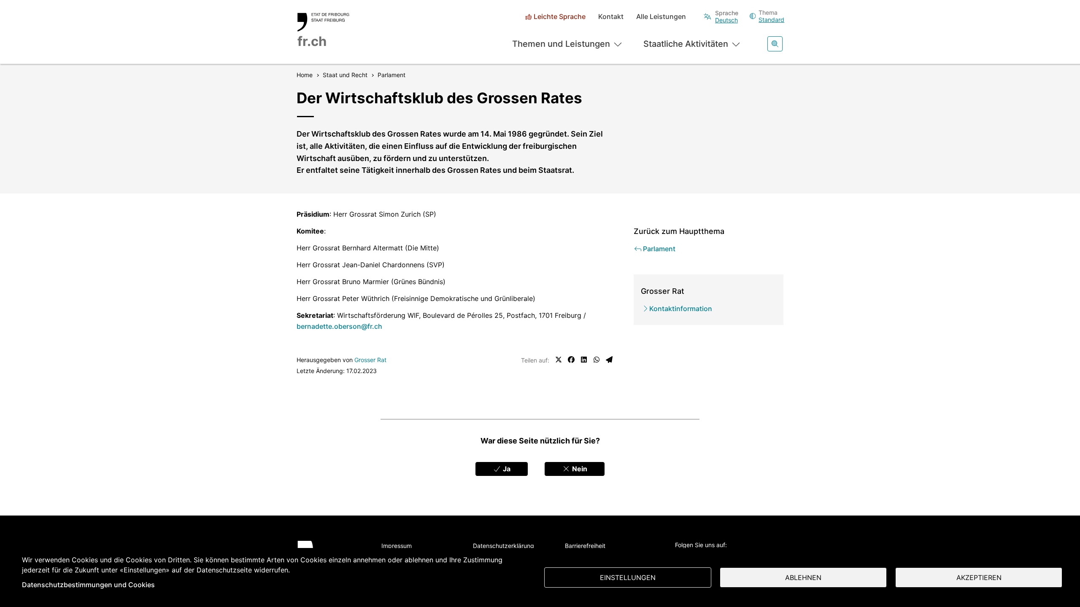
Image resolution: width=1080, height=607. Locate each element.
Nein (578, 469)
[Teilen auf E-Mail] (609, 359)
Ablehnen (803, 577)
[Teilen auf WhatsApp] (596, 359)
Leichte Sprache (560, 17)
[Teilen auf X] (558, 359)
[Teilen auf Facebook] (571, 359)
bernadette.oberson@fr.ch (339, 326)
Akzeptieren (979, 577)
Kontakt (611, 17)
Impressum (396, 545)
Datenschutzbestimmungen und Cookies (88, 584)
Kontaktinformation (680, 308)
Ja (505, 469)
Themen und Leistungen (561, 44)
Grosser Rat (370, 359)
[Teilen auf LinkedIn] (583, 359)
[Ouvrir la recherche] (775, 43)
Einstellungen (628, 577)
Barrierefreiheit (585, 545)
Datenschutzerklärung (503, 545)
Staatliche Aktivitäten (685, 44)
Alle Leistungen (661, 17)
